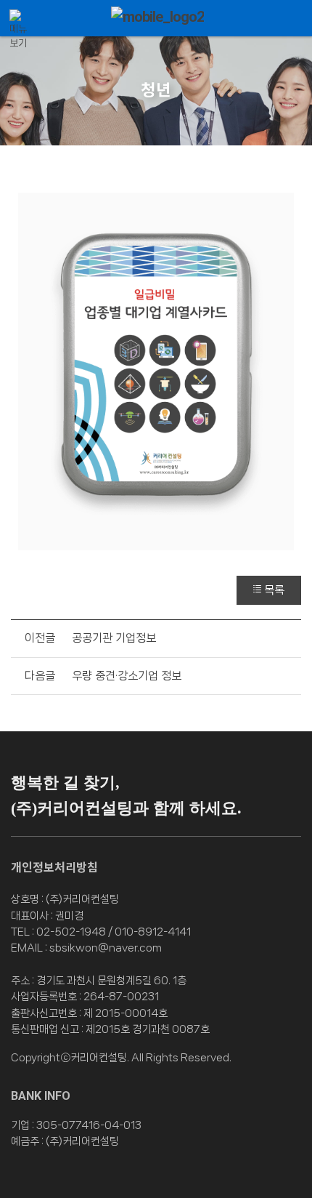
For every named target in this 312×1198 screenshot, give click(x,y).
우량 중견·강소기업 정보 (126, 676)
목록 (274, 590)
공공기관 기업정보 (114, 638)
